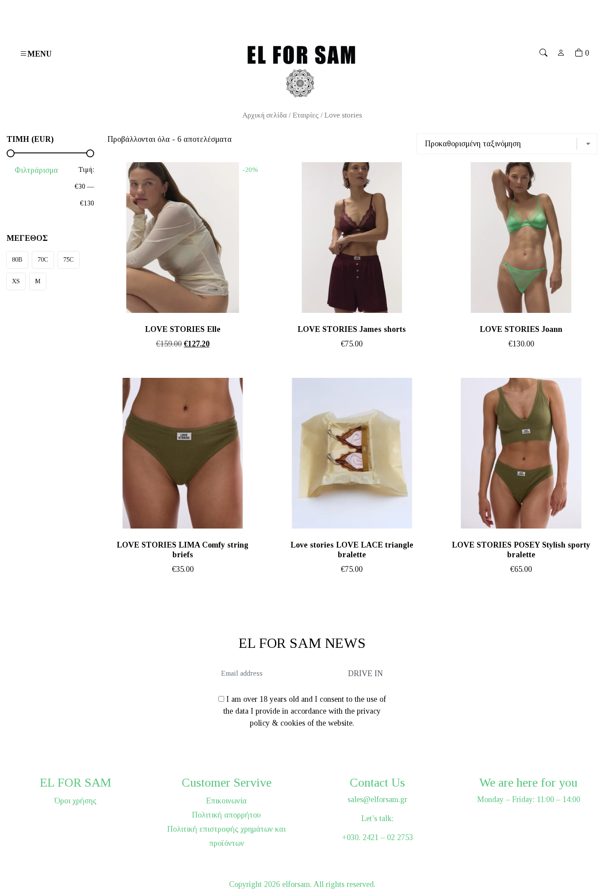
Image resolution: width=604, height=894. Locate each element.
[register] (561, 53)
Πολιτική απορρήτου (226, 814)
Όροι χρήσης (75, 800)
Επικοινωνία (226, 800)
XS (16, 281)
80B (17, 259)
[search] (543, 53)
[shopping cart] (579, 53)
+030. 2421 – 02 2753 (377, 837)
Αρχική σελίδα (264, 115)
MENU (39, 53)
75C (68, 259)
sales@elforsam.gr (377, 799)
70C (43, 259)
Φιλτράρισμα (36, 170)
